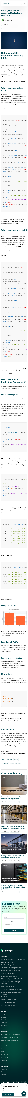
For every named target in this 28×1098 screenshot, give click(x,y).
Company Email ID (8, 921)
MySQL (10, 70)
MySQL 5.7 (4, 74)
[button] (24, 3)
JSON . (10, 373)
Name (5, 917)
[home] (12, 3)
